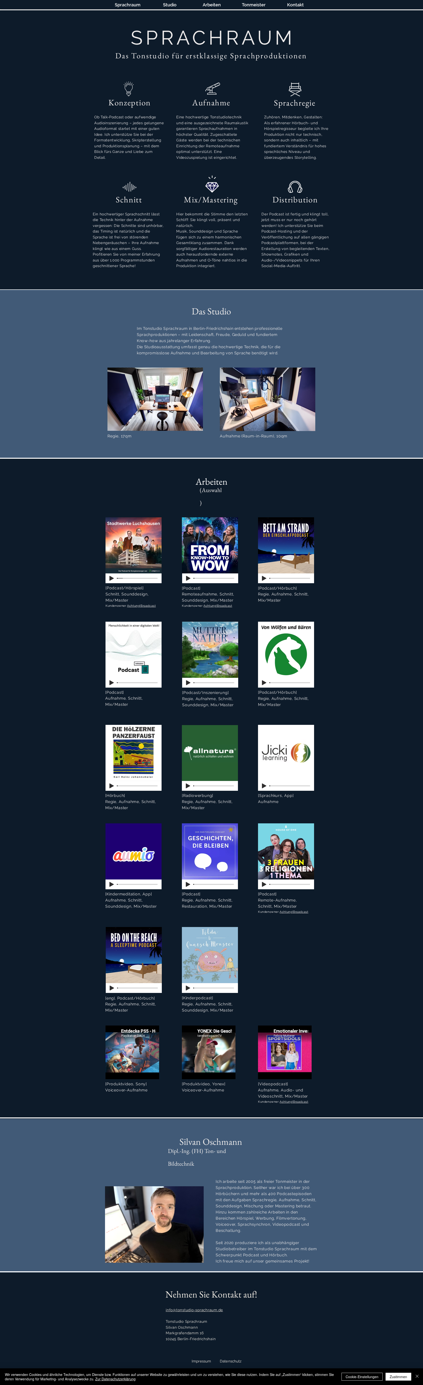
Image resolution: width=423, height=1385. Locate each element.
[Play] (111, 578)
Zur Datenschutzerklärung (115, 1378)
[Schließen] (417, 1376)
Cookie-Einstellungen (362, 1376)
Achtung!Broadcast (141, 605)
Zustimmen (398, 1376)
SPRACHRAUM (213, 37)
